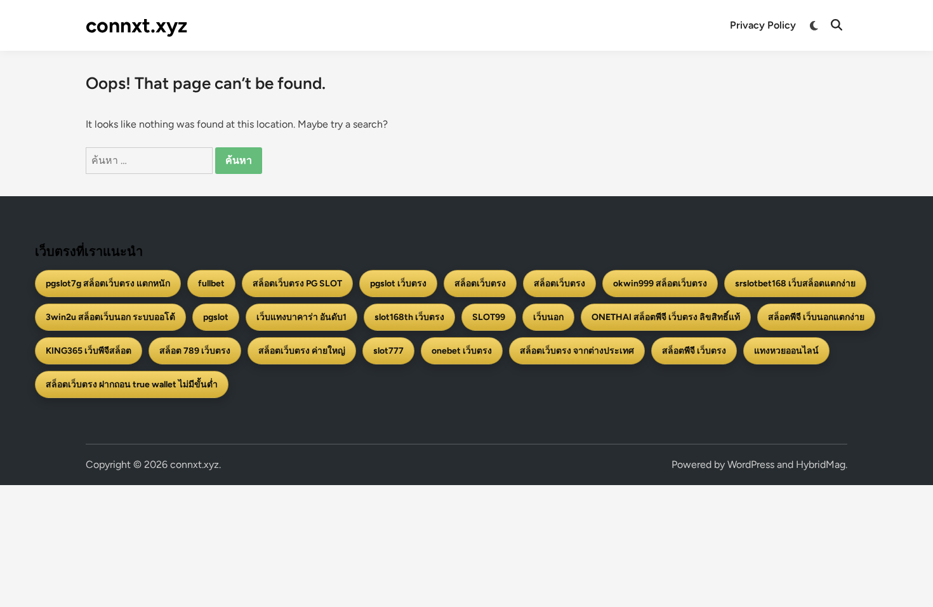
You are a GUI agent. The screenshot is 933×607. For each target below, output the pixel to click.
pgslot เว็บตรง (398, 283)
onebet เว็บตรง (462, 350)
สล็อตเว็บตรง (480, 283)
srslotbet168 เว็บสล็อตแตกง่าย (795, 283)
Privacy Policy (763, 25)
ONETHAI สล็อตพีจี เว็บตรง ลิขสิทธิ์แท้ (666, 317)
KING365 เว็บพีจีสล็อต (88, 350)
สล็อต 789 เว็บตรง (194, 350)
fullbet (211, 283)
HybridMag (820, 464)
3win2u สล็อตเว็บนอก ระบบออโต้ (110, 317)
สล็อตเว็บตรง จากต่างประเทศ (577, 350)
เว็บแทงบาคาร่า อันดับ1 (301, 317)
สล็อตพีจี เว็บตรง (694, 350)
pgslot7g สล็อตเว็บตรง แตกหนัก (108, 283)
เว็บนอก (548, 317)
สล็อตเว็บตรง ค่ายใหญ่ (301, 350)
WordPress (750, 464)
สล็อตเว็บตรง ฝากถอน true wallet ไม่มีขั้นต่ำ (132, 384)
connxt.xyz (136, 25)
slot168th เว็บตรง (409, 317)
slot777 (388, 350)
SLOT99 (488, 317)
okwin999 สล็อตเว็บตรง (660, 283)
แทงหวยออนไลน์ (786, 350)
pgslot (215, 317)
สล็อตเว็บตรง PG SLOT (297, 283)
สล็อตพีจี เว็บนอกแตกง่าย (816, 317)
